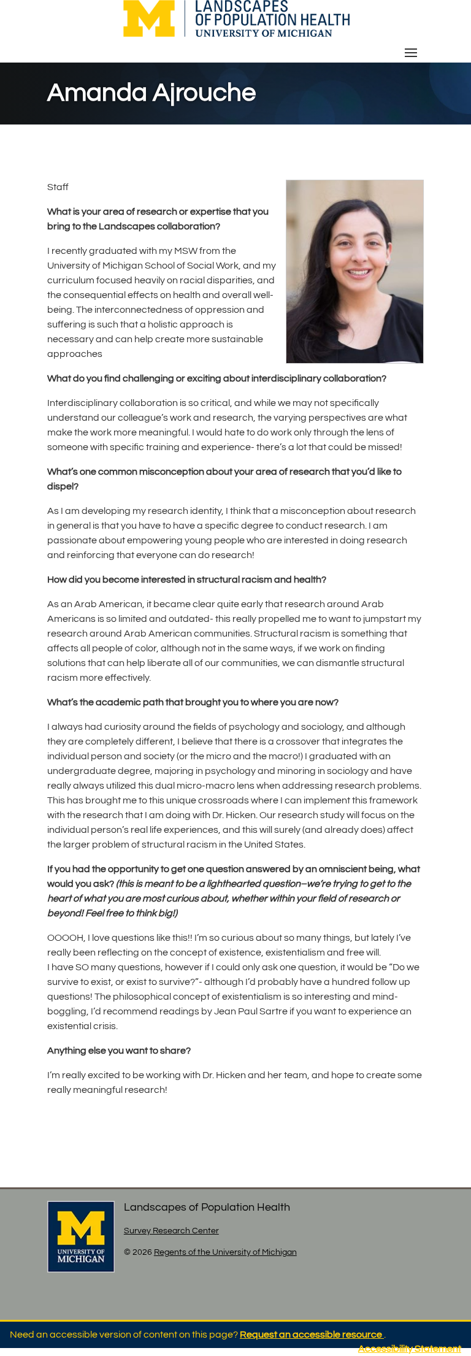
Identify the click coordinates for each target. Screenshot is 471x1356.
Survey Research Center (171, 1231)
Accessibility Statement (409, 1349)
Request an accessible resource (312, 1334)
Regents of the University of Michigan (225, 1252)
